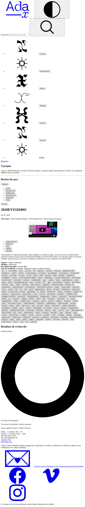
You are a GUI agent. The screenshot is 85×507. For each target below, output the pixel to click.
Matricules (4, 161)
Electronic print (11, 195)
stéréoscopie (16, 317)
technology (64, 317)
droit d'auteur (76, 282)
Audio (8, 188)
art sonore (13, 275)
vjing (21, 322)
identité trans (51, 291)
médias (16, 301)
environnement (30, 287)
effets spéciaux (36, 284)
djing (49, 282)
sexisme (38, 315)
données (67, 282)
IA (37, 291)
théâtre (31, 319)
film (16, 289)
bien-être (48, 275)
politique (28, 308)
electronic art (69, 284)
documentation (57, 282)
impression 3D (15, 294)
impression (5, 294)
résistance (45, 312)
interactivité (21, 296)
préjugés (63, 308)
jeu (10, 298)
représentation (28, 312)
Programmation (45, 71)
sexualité (46, 315)
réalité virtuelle (6, 312)
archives (21, 273)
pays (33, 305)
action (21, 271)
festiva (4, 289)
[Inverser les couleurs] (52, 9)
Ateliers (42, 88)
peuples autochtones (69, 305)
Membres (43, 106)
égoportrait (46, 284)
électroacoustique (57, 284)
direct (31, 282)
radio (67, 310)
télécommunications (76, 317)
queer (54, 310)
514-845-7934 (6, 440)
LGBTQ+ (32, 298)
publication (39, 310)
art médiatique (52, 273)
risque (61, 312)
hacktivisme (76, 289)
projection (5, 310)
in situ (35, 294)
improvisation (26, 294)
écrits (12, 284)
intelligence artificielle (8, 296)
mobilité (75, 301)
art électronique (31, 273)
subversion (35, 317)
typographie (39, 319)
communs (26, 280)
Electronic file (10, 191)
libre (44, 298)
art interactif (42, 273)
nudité (18, 305)
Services (42, 123)
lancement (16, 298)
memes (43, 301)
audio (41, 275)
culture (58, 280)
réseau (37, 312)
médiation (36, 301)
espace (57, 287)
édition (18, 284)
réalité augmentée (77, 310)
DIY (44, 282)
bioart (54, 275)
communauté (76, 278)
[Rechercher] (47, 27)
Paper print (9, 197)
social (53, 315)
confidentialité (36, 280)
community (17, 280)
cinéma (40, 278)
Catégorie (5, 184)
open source (26, 305)
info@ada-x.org (6, 442)
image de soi (77, 291)
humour (22, 291)
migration (59, 301)
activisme (28, 271)
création (50, 280)
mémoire (51, 301)
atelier (35, 275)
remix (20, 312)
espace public (65, 287)
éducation (25, 284)
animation (49, 271)
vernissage (56, 319)
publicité (48, 310)
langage (24, 298)
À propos (43, 54)
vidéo (72, 319)
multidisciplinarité (29, 303)
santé (75, 312)
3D (3, 271)
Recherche (4, 35)
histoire (4, 291)
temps (12, 319)
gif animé (57, 289)
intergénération (45, 296)
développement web (21, 282)
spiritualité (77, 315)
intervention (62, 296)
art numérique (63, 273)
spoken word (6, 317)
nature (12, 305)
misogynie (67, 301)
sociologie (60, 315)
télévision (5, 319)
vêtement (65, 319)
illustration (68, 291)
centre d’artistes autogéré (27, 278)
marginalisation (6, 301)
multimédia (40, 303)
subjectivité (26, 317)
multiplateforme (51, 303)
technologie (54, 317)
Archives (42, 140)
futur (7, 246)
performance (56, 305)
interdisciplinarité (32, 296)
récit (14, 312)
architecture (5, 273)
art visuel (21, 275)
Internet (54, 296)
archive (14, 273)
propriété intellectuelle (17, 310)
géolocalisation (40, 289)
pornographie (37, 308)
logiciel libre (61, 298)
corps (44, 280)
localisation (51, 298)
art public (5, 275)
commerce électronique (62, 278)
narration (4, 305)
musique (73, 303)
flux (21, 289)
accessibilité (13, 271)
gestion (49, 289)
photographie (6, 308)
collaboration (48, 278)
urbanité (48, 319)
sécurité (31, 315)
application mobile (68, 271)
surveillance (45, 317)
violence (15, 322)
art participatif (74, 273)
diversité (38, 282)
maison (72, 298)
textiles (24, 319)
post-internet (48, 308)
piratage (14, 308)
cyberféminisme (67, 280)
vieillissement (6, 322)
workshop (33, 322)
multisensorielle (63, 303)
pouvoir (56, 308)
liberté (39, 298)
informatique (51, 294)
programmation (73, 308)
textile (18, 319)
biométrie (62, 275)
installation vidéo (71, 294)
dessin (10, 282)
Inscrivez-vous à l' (58, 466)
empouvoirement (11, 241)
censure (14, 278)
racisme (61, 310)
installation (60, 294)
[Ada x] (18, 17)
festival (10, 289)
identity (60, 291)
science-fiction (13, 315)
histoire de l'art (13, 291)
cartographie (6, 278)
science (4, 315)
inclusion (42, 294)
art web (29, 275)
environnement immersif (44, 287)
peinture (47, 305)
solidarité (69, 315)
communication (7, 280)
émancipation (6, 287)
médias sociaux (25, 301)
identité (8, 248)
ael (34, 271)
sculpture (23, 315)
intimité (4, 298)
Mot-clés (4, 204)
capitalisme (70, 275)
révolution (54, 312)
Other (8, 200)
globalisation (66, 289)
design (4, 282)
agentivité (41, 271)
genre (31, 289)
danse (76, 280)
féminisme (9, 244)
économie (5, 284)
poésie (21, 308)
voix (26, 322)
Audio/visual (10, 193)
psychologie (30, 310)
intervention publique (75, 296)
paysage (9, 251)
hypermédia (31, 291)
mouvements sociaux (14, 303)
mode (3, 303)
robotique (68, 312)
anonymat (57, 271)
